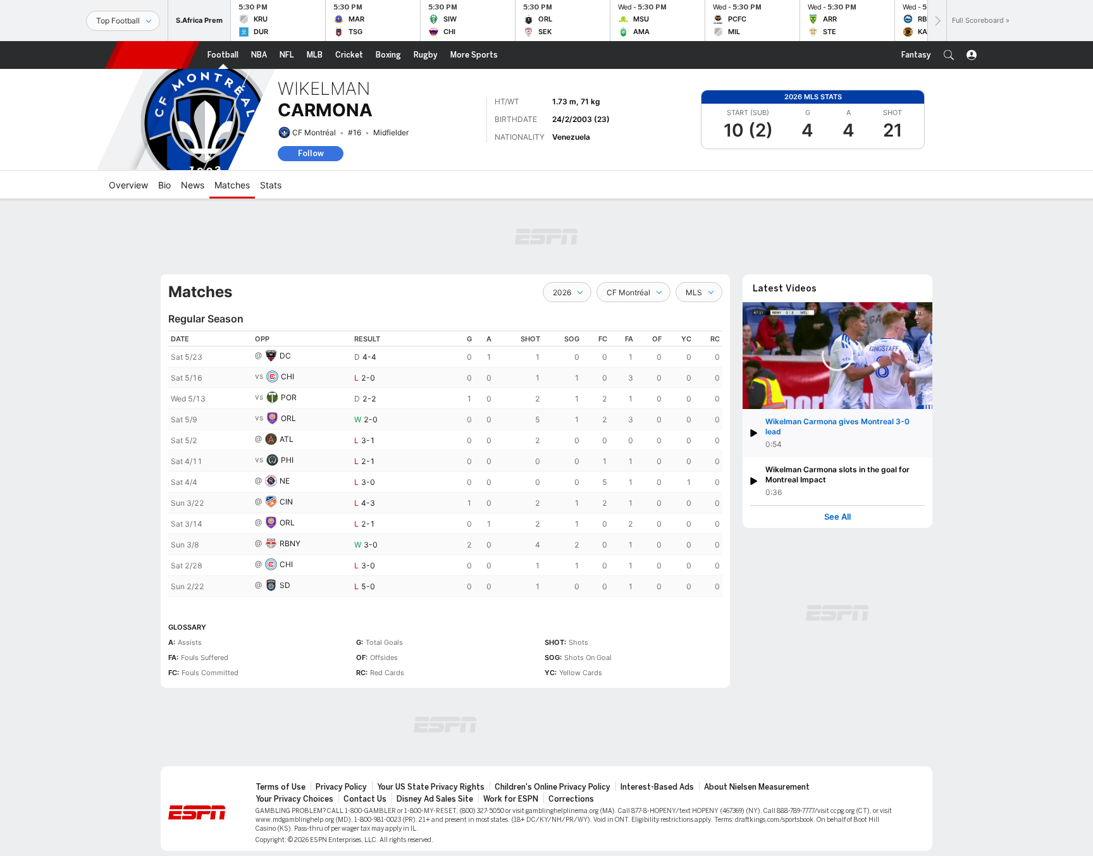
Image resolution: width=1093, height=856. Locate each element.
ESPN (152, 55)
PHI (287, 460)
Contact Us (364, 799)
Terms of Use (281, 787)
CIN (286, 501)
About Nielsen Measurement (757, 787)
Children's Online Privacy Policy (552, 787)
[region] (445, 464)
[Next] (936, 20)
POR (289, 397)
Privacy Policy (341, 787)
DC (285, 355)
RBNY (290, 543)
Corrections (571, 799)
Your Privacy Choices (294, 799)
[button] (949, 55)
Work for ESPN (510, 799)
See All (837, 517)
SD (285, 585)
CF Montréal (314, 132)
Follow (311, 153)
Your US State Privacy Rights (431, 787)
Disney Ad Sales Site (435, 799)
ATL (286, 439)
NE (285, 481)
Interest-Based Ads (657, 787)
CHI (287, 376)
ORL (288, 418)
